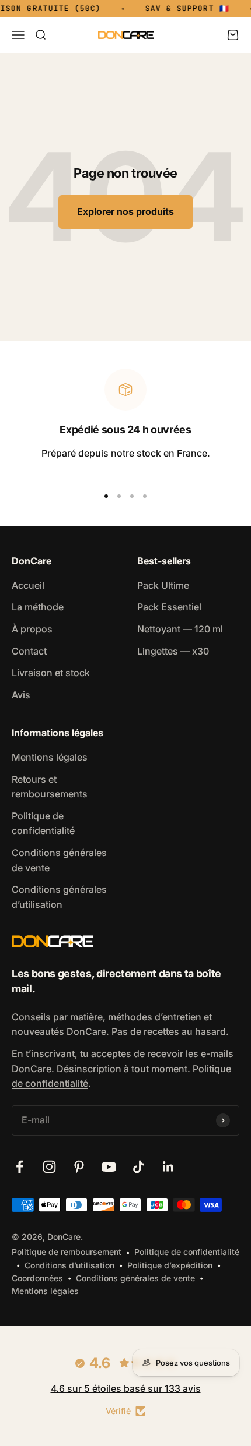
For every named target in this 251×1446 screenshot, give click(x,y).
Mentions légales (50, 757)
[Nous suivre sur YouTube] (109, 1167)
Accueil (28, 585)
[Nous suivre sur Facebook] (19, 1167)
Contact (29, 651)
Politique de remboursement (66, 1252)
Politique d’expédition (169, 1265)
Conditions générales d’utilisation (59, 896)
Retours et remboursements (50, 786)
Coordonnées (37, 1278)
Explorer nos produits (125, 211)
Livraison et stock (51, 672)
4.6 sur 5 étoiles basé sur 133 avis (126, 1388)
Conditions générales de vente (59, 860)
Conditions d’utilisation (69, 1265)
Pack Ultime (163, 585)
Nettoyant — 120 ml (180, 629)
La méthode (38, 607)
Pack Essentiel (169, 607)
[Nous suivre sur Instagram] (49, 1167)
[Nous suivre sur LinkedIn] (168, 1167)
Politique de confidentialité (43, 823)
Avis (21, 695)
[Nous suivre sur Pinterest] (79, 1167)
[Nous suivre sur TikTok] (139, 1167)
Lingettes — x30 (173, 651)
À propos (32, 629)
